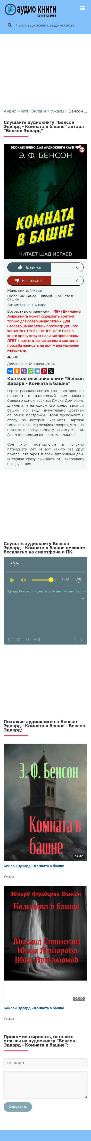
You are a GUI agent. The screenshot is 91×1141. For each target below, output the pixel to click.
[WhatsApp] (30, 371)
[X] (51, 371)
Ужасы (36, 290)
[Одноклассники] (17, 371)
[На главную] (30, 8)
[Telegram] (37, 371)
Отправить (17, 1106)
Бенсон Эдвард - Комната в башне (34, 866)
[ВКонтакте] (10, 371)
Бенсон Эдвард (33, 305)
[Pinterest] (44, 371)
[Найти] (10, 25)
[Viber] (24, 371)
